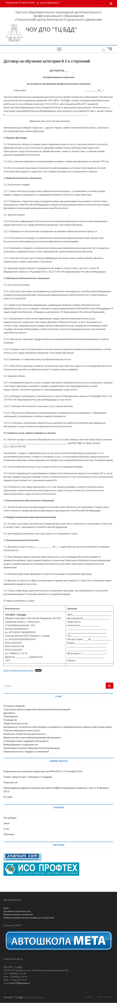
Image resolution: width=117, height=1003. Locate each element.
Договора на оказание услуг (17, 911)
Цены (6, 908)
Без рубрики (10, 817)
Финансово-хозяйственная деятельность (25, 734)
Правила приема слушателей (18, 914)
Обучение (9, 834)
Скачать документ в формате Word (18, 670)
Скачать (38, 670)
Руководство (10, 719)
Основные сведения (14, 705)
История (8, 796)
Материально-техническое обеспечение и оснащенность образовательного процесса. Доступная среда (58, 726)
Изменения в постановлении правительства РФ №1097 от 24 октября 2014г (43, 771)
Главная (89, 997)
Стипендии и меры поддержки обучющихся (26, 741)
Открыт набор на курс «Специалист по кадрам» (28, 776)
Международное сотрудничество (21, 744)
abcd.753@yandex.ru (49, 3)
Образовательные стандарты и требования (26, 751)
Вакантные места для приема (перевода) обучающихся (32, 737)
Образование (11, 716)
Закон (7, 823)
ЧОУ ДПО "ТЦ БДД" (51, 29)
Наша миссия (11, 782)
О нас (6, 828)
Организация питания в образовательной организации (32, 748)
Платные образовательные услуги (22, 730)
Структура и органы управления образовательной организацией (37, 709)
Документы (9, 712)
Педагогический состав (16, 723)
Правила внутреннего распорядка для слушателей (29, 917)
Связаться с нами (104, 997)
